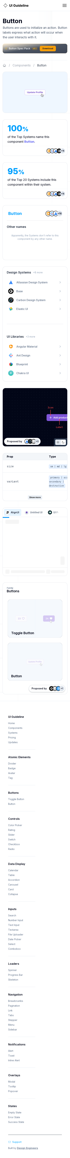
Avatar (11, 773)
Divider (12, 763)
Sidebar (12, 1029)
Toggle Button (16, 799)
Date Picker (14, 939)
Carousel (13, 884)
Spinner (12, 970)
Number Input (15, 920)
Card (11, 889)
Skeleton (13, 979)
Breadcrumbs (15, 1000)
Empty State (14, 1112)
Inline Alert (14, 1060)
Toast (11, 1055)
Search (12, 915)
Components (22, 65)
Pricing (12, 737)
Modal (11, 1081)
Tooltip (12, 1086)
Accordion (14, 879)
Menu (11, 1024)
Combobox (14, 948)
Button (11, 803)
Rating (11, 829)
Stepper (12, 1020)
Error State (14, 1117)
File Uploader (15, 934)
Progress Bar (15, 974)
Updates (13, 742)
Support (17, 1141)
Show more (35, 497)
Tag (10, 777)
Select (11, 944)
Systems (13, 732)
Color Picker (15, 825)
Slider (11, 834)
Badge (12, 768)
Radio (11, 849)
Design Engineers (27, 1148)
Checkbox (14, 844)
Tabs (11, 1015)
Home (11, 723)
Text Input (13, 925)
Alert (10, 1050)
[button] (12, 512)
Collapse (13, 894)
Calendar (13, 870)
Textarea (13, 929)
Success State (16, 1122)
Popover (13, 1091)
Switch (11, 839)
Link (10, 1010)
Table (11, 875)
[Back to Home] (4, 65)
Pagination (14, 1005)
